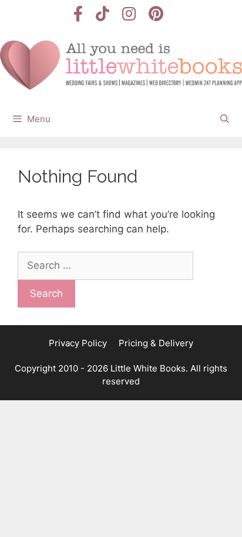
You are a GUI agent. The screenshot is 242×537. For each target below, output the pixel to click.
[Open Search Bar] (224, 119)
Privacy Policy (78, 343)
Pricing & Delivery (156, 343)
